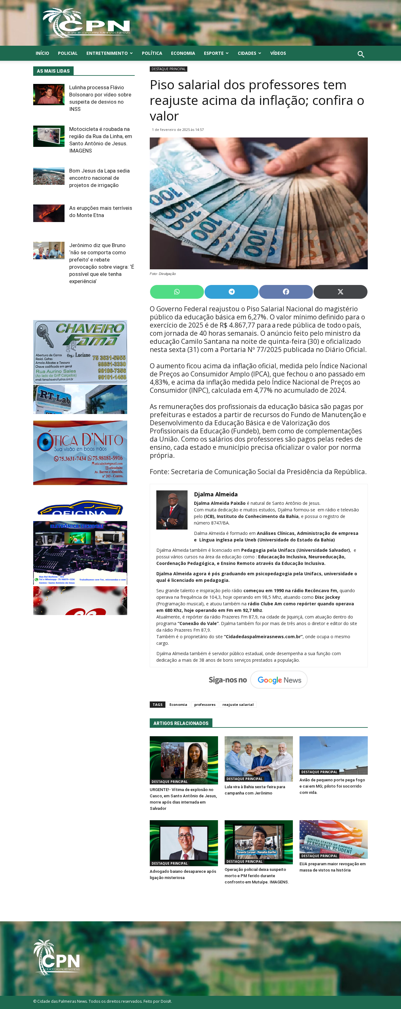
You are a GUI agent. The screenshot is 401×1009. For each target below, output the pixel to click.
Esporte (214, 53)
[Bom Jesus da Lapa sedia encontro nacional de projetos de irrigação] (49, 176)
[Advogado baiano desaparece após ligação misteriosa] (184, 843)
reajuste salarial (238, 704)
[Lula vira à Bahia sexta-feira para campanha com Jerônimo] (259, 759)
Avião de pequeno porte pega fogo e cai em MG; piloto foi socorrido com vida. (332, 786)
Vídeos (278, 53)
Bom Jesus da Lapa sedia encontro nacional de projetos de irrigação (99, 178)
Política (152, 53)
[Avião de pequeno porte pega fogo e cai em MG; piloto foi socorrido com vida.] (333, 755)
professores (205, 704)
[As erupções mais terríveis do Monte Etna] (49, 213)
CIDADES (247, 53)
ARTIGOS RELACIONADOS (181, 723)
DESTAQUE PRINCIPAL (168, 69)
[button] (361, 61)
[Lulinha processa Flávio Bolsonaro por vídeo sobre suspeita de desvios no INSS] (49, 94)
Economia (183, 53)
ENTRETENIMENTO (107, 53)
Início (42, 53)
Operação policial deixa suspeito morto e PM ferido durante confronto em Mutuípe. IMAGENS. (257, 875)
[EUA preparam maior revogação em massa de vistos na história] (333, 839)
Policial (68, 53)
